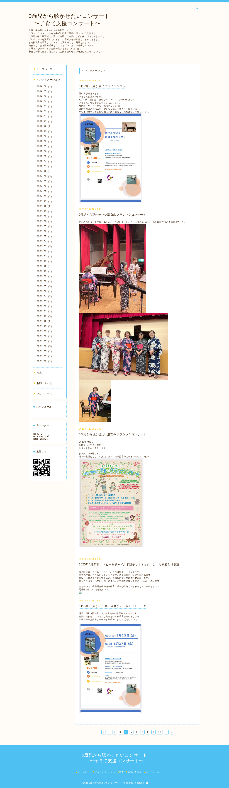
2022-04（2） (44, 296)
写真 (39, 372)
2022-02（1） (44, 306)
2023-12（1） (44, 201)
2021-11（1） (44, 321)
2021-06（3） (44, 346)
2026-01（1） (44, 116)
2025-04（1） (44, 161)
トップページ (44, 69)
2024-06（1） (44, 186)
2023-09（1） (44, 216)
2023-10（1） (44, 211)
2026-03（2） (44, 106)
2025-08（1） (44, 141)
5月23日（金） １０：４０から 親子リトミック (112, 606)
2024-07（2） (44, 181)
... (166, 732)
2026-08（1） (44, 86)
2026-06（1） (44, 96)
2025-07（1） (44, 146)
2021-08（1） (44, 336)
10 (159, 732)
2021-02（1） (44, 361)
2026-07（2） (44, 91)
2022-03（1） (44, 301)
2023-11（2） (44, 206)
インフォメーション (48, 79)
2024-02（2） (44, 196)
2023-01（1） (44, 256)
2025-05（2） (44, 156)
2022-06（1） (44, 291)
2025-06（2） (44, 151)
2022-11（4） (44, 266)
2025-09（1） (44, 136)
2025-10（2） (44, 131)
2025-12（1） (44, 121)
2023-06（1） (44, 231)
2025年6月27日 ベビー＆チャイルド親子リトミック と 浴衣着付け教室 (129, 564)
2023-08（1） (44, 221)
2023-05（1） (44, 236)
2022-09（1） (44, 276)
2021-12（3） (44, 316)
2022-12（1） (44, 261)
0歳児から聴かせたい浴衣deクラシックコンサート (112, 214)
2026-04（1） (44, 101)
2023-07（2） (44, 226)
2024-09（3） (44, 176)
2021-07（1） (44, 341)
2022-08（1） (44, 281)
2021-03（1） (44, 356)
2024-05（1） (44, 191)
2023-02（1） (44, 251)
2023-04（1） (44, 241)
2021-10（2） (44, 326)
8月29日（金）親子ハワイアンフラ (102, 86)
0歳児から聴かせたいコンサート (105, 783)
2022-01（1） (44, 311)
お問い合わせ (44, 383)
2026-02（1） (44, 111)
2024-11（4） (44, 171)
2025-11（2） (44, 126)
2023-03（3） (44, 246)
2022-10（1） (44, 271)
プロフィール (44, 393)
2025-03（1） (44, 166)
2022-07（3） (44, 286)
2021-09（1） (44, 331)
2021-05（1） (44, 351)
